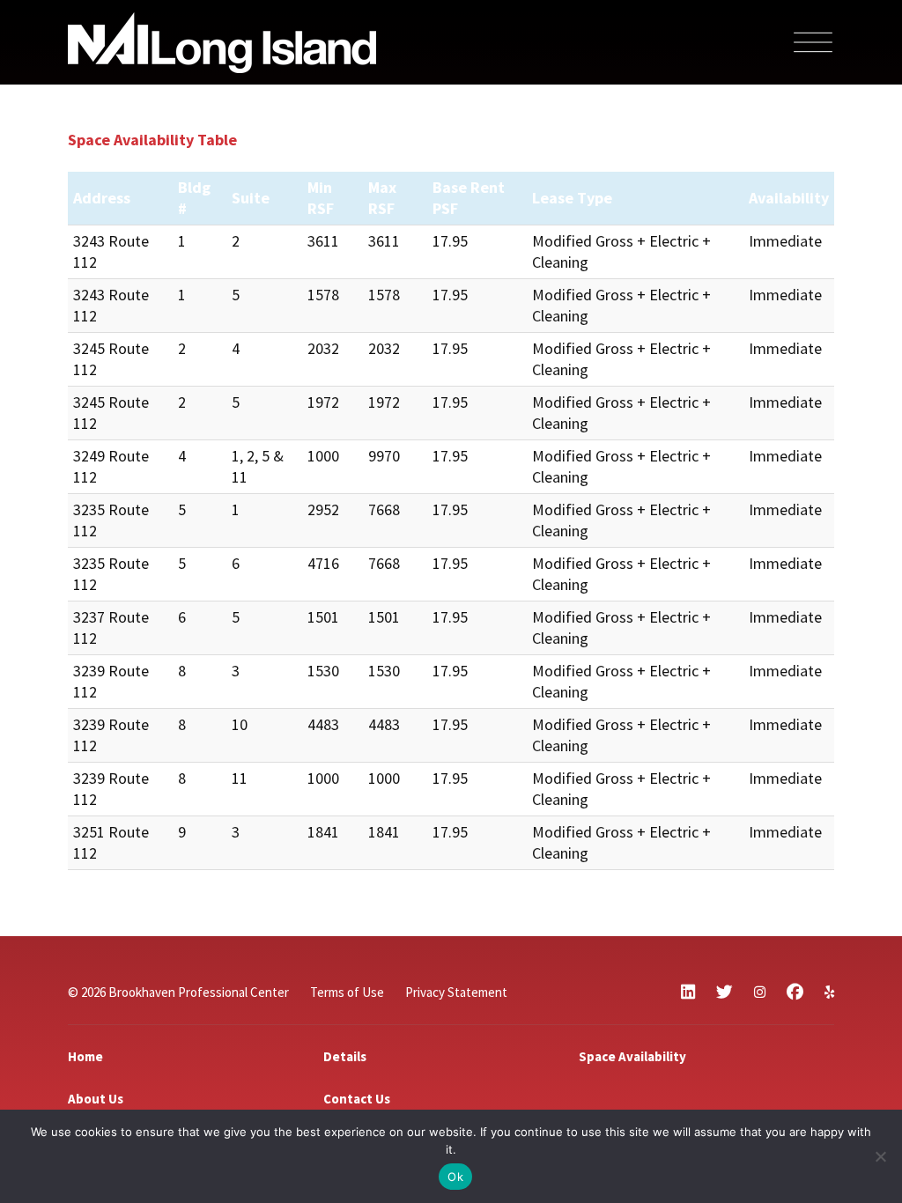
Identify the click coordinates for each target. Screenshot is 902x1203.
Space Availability (632, 1056)
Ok (455, 1177)
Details (344, 1056)
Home (85, 1056)
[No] (880, 1156)
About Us (95, 1098)
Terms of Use (347, 992)
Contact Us (356, 1098)
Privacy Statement (456, 992)
